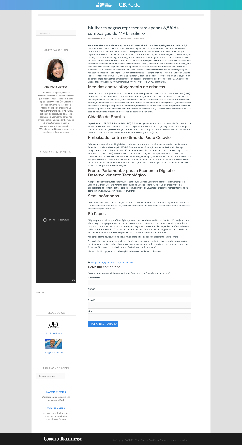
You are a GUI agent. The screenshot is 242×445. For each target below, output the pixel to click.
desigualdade (97, 262)
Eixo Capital (139, 39)
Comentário (94, 277)
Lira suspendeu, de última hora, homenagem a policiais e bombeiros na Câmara (56, 416)
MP (131, 262)
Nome (91, 288)
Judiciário (124, 262)
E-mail (91, 300)
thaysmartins (126, 39)
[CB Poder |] (131, 4)
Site (90, 311)
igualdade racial (111, 262)
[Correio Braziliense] (106, 4)
